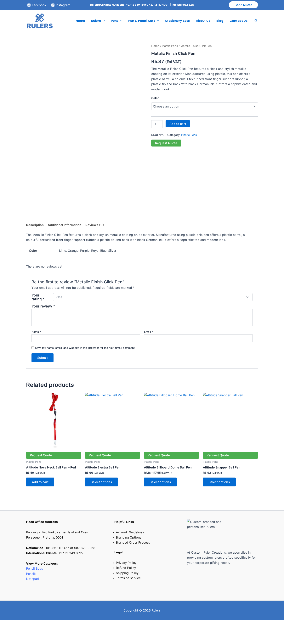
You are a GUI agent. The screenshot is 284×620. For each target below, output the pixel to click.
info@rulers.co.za (183, 4)
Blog (219, 21)
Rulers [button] (96, 21)
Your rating (38, 297)
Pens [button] (114, 21)
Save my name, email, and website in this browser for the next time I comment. (85, 347)
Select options (101, 482)
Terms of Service (128, 578)
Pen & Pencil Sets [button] (141, 21)
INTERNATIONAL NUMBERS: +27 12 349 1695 (118, 4)
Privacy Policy (126, 563)
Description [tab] (35, 225)
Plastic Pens (170, 46)
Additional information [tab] (64, 225)
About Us (203, 21)
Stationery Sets (177, 21)
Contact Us (238, 21)
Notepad (32, 579)
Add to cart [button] (40, 482)
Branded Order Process (133, 542)
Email (148, 331)
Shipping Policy (127, 573)
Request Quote (166, 143)
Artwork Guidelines (130, 532)
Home (80, 21)
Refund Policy (126, 568)
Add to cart (177, 124)
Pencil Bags (34, 568)
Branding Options (128, 537)
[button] (243, 4)
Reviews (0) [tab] (94, 225)
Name (36, 331)
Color (155, 98)
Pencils (31, 574)
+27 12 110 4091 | (160, 4)
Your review (43, 306)
